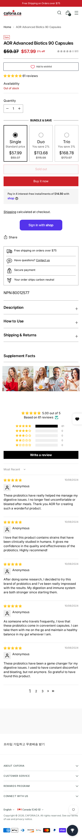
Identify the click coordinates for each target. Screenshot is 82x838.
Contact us (43, 260)
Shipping (10, 212)
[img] (13, 480)
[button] (13, 76)
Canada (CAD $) (31, 809)
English (8, 809)
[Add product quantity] (7, 109)
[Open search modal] (59, 13)
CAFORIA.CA (32, 815)
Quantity (10, 101)
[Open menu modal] (76, 13)
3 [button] (42, 691)
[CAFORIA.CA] (12, 13)
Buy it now (41, 181)
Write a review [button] (41, 455)
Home (7, 27)
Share (13, 237)
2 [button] (36, 691)
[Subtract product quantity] (19, 109)
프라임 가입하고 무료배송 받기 (24, 744)
